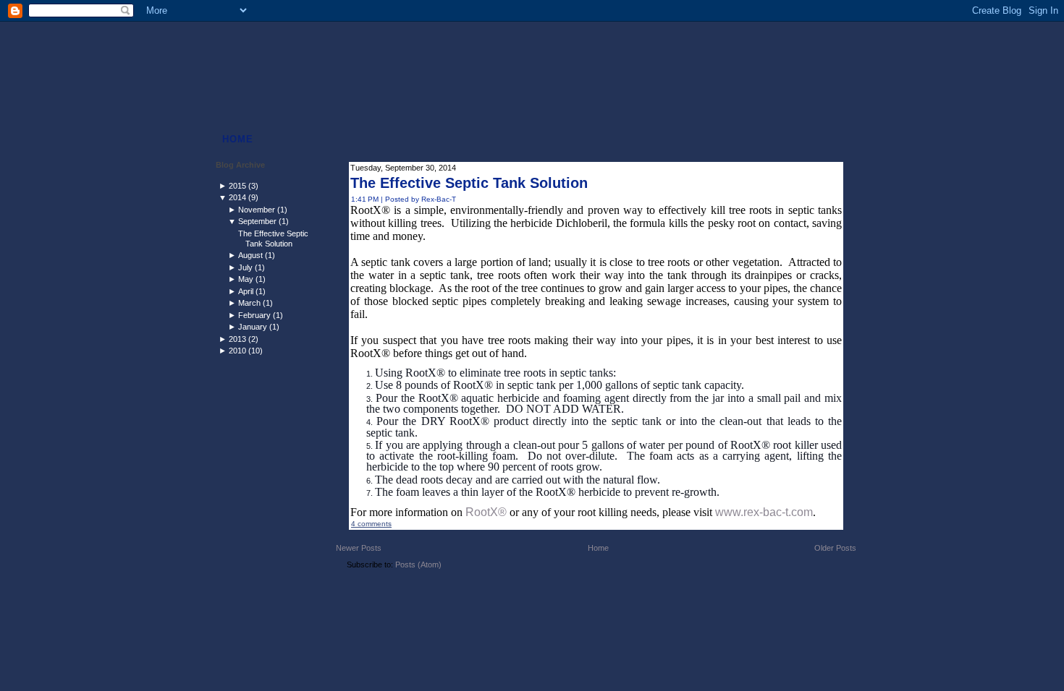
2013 (237, 339)
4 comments (371, 524)
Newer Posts (358, 548)
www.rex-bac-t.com (764, 512)
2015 (237, 185)
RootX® (486, 512)
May (245, 279)
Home (598, 548)
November (256, 209)
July (245, 267)
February (254, 315)
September (257, 221)
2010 (237, 350)
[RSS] (230, 596)
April (245, 291)
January (252, 326)
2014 (237, 197)
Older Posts (835, 548)
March (249, 303)
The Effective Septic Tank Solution (273, 238)
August (250, 255)
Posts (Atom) (418, 564)
